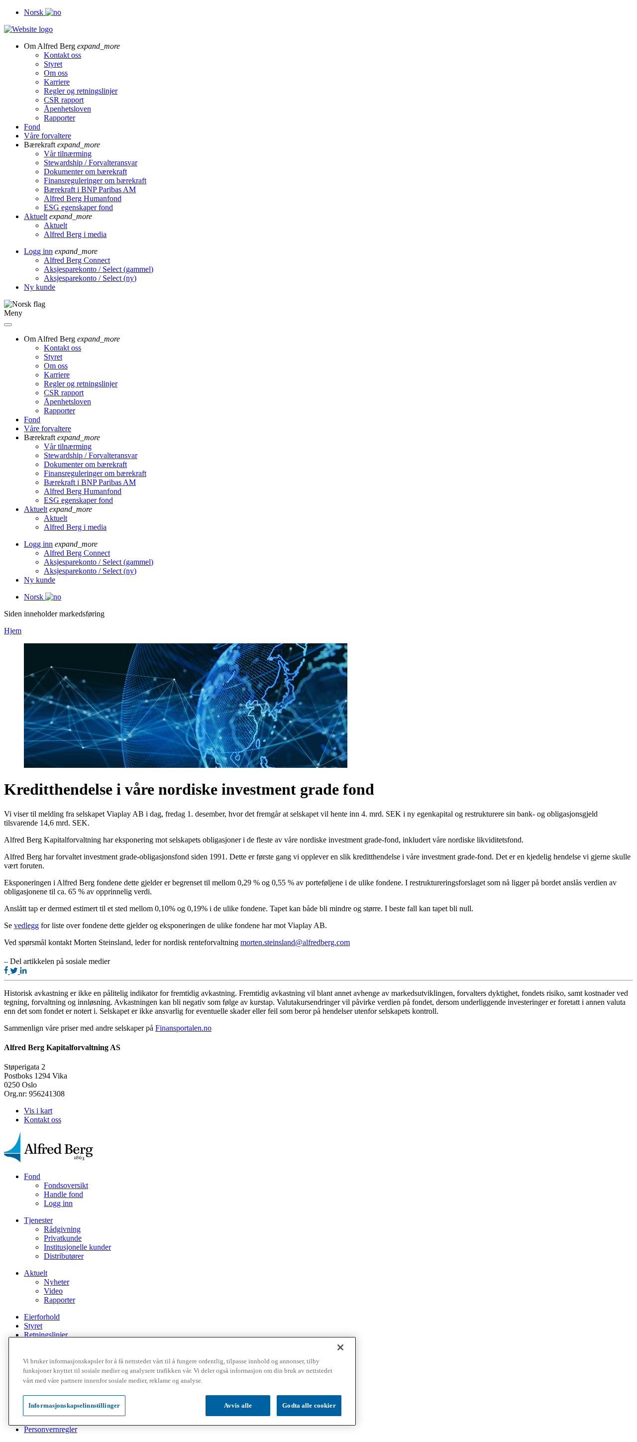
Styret (53, 64)
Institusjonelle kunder (77, 1247)
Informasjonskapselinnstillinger (74, 1405)
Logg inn (38, 251)
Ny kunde (39, 287)
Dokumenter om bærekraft (85, 171)
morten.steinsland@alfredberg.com (295, 942)
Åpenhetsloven (67, 109)
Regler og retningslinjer (80, 91)
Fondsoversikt (66, 1185)
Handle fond (63, 1194)
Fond (32, 126)
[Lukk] (340, 1347)
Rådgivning (62, 1229)
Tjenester (38, 1220)
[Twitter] (15, 971)
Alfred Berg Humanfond (82, 198)
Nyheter (56, 1282)
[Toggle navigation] (8, 324)
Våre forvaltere (47, 135)
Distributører (64, 1256)
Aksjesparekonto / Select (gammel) (98, 269)
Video (53, 1291)
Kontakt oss (62, 55)
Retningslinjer (46, 1334)
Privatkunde (63, 1238)
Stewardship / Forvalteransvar (90, 162)
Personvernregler (50, 1429)
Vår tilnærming (68, 153)
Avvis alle (238, 1405)
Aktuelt (35, 216)
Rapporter (59, 118)
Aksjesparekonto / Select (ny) (90, 278)
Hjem (12, 630)
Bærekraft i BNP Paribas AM (90, 189)
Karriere (57, 82)
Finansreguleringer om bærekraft (95, 180)
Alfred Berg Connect (77, 260)
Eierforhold (42, 1317)
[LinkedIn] (23, 971)
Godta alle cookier (308, 1405)
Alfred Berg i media (75, 234)
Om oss (56, 73)
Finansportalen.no (183, 1028)
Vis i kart (38, 1110)
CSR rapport (64, 100)
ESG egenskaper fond (78, 207)
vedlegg (26, 925)
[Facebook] (7, 971)
